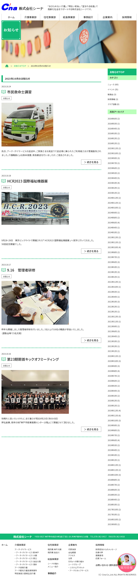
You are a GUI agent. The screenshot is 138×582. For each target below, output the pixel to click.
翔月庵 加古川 (53, 552)
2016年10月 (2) (114, 519)
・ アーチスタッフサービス (78, 570)
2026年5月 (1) (114, 123)
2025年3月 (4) (114, 183)
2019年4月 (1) (114, 450)
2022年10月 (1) (114, 286)
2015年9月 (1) (114, 524)
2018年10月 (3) (114, 474)
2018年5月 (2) (114, 494)
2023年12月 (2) (114, 237)
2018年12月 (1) (114, 465)
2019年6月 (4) (114, 440)
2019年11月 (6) (114, 415)
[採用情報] (127, 562)
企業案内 (107, 17)
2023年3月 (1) (114, 267)
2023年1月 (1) (114, 277)
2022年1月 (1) (114, 311)
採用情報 (127, 17)
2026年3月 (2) (114, 133)
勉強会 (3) (112, 94)
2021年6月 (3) (114, 331)
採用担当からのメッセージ (106, 549)
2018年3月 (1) (114, 504)
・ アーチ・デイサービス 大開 (26, 555)
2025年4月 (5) (114, 178)
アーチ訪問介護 (21, 567)
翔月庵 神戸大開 (54, 549)
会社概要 (72, 552)
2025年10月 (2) (114, 153)
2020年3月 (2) (114, 395)
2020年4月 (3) (114, 390)
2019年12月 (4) (114, 410)
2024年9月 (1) (114, 212)
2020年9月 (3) (114, 366)
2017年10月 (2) (114, 509)
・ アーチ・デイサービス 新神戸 (27, 552)
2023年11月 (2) (114, 242)
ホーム (11, 17)
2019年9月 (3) (114, 425)
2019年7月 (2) (114, 435)
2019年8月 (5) (114, 430)
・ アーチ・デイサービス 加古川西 (28, 561)
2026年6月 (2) (114, 118)
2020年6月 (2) (114, 380)
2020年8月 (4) (114, 371)
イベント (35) (113, 89)
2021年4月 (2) (114, 336)
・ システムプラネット (76, 567)
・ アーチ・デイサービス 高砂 (26, 564)
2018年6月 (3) (114, 489)
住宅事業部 (50, 17)
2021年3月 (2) (114, 341)
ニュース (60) (113, 84)
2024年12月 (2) (114, 197)
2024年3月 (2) (114, 232)
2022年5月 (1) (114, 291)
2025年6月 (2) (114, 168)
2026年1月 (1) (114, 143)
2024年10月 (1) (114, 207)
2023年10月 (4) (114, 247)
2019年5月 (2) (114, 445)
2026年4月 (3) (114, 128)
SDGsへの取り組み (76, 561)
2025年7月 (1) (114, 163)
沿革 (70, 558)
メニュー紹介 (53, 566)
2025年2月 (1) (114, 188)
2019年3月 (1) (114, 455)
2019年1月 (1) (114, 460)
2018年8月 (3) (114, 479)
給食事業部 (69, 17)
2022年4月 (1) (114, 296)
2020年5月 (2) (114, 385)
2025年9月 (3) (114, 158)
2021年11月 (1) (114, 321)
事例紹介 (88, 17)
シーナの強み (53, 563)
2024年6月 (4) (114, 222)
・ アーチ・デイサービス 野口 (26, 558)
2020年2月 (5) (114, 400)
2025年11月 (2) (114, 148)
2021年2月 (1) (114, 346)
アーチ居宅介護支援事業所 (26, 570)
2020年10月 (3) (114, 361)
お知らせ (6, 98)
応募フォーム (101, 558)
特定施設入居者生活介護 (25, 573)
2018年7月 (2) (114, 484)
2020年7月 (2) (114, 376)
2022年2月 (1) (114, 306)
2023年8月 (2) (114, 252)
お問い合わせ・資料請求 (107, 565)
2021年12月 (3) (114, 316)
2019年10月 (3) (114, 420)
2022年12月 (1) (114, 282)
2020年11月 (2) (114, 356)
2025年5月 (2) (114, 173)
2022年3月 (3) (114, 301)
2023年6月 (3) (114, 262)
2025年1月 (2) (114, 192)
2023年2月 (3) (114, 272)
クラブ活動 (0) (113, 104)
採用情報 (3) (113, 99)
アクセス (71, 555)
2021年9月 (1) (114, 326)
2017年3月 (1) (114, 514)
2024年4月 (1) (114, 227)
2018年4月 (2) (114, 499)
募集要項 (99, 555)
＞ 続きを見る (91, 162)
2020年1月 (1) (114, 405)
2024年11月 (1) (114, 202)
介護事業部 (30, 17)
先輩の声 (99, 552)
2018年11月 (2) (114, 470)
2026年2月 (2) (114, 138)
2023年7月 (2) (114, 257)
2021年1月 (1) (114, 351)
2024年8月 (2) (114, 217)
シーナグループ (74, 564)
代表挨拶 (72, 549)
